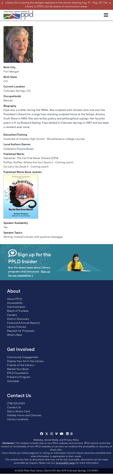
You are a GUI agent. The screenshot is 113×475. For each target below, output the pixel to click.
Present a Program (18, 377)
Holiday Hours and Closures (24, 415)
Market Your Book (18, 369)
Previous (2, 2)
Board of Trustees (18, 311)
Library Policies (16, 327)
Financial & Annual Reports (23, 323)
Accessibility (15, 303)
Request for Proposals (20, 331)
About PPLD (14, 299)
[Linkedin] (67, 434)
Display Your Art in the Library (25, 361)
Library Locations (17, 419)
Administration (16, 307)
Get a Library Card (18, 411)
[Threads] (71, 434)
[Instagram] (52, 434)
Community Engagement (22, 357)
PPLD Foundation (18, 373)
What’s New (14, 335)
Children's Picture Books (19, 149)
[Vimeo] (56, 434)
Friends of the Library (20, 365)
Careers (12, 315)
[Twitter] (46, 434)
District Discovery (18, 319)
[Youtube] (61, 434)
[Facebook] (41, 434)
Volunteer (13, 381)
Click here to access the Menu (106, 14)
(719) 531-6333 (16, 404)
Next (110, 2)
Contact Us (14, 407)
